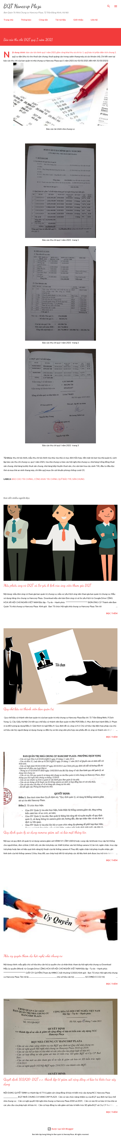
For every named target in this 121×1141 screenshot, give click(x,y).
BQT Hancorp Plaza (22, 6)
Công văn (43, 19)
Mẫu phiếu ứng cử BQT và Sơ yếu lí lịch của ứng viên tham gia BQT (47, 585)
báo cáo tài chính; (22, 479)
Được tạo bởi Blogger (62, 1128)
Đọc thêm (111, 613)
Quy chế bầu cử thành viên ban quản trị (29, 709)
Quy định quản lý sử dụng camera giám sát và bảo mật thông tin (45, 832)
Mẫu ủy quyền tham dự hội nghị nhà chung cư (33, 956)
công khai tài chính (45, 479)
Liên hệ (94, 19)
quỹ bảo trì (64, 479)
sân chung (78, 479)
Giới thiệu (78, 19)
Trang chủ (8, 19)
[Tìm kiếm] (108, 5)
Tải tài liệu (60, 19)
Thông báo (26, 19)
